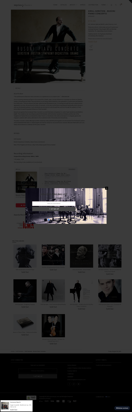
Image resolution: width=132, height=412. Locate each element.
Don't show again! (55, 220)
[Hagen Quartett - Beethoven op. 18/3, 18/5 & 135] (5, 406)
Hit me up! (54, 209)
